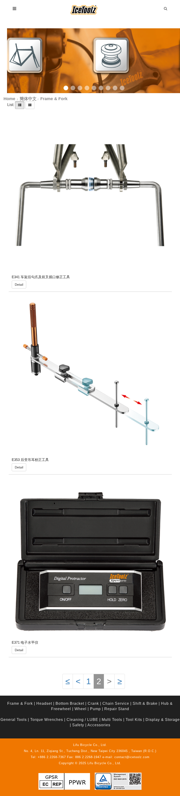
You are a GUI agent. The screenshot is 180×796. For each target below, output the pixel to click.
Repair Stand (116, 709)
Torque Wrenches (46, 720)
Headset (44, 703)
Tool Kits (134, 720)
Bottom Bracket (70, 703)
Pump (95, 709)
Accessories (98, 725)
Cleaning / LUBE (82, 720)
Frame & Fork (20, 703)
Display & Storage (163, 720)
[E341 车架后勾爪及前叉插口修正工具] (90, 195)
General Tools (13, 720)
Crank (93, 703)
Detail (19, 284)
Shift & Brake (145, 703)
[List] (19, 105)
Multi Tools (112, 720)
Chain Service (115, 703)
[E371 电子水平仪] (90, 560)
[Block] (29, 105)
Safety (78, 725)
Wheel (80, 709)
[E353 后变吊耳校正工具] (90, 377)
